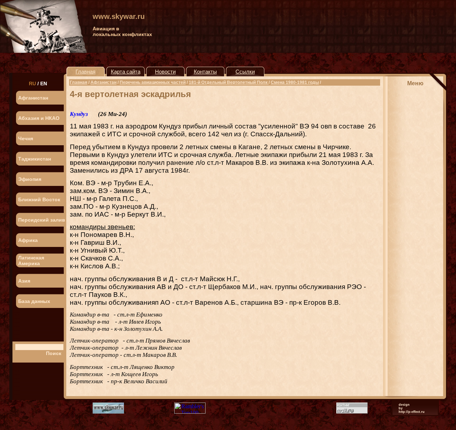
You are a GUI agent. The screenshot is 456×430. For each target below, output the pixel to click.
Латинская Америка (31, 260)
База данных (34, 301)
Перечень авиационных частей (153, 82)
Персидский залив (41, 220)
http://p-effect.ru (412, 412)
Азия (24, 281)
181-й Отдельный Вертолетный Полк (229, 82)
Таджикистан (34, 159)
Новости (165, 72)
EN (43, 83)
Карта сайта (125, 72)
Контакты (205, 72)
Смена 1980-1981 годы (295, 82)
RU (32, 83)
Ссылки (245, 72)
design (404, 404)
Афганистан (33, 98)
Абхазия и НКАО (38, 118)
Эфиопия (29, 179)
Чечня (25, 138)
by (401, 408)
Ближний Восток (39, 199)
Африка (28, 240)
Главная (85, 72)
